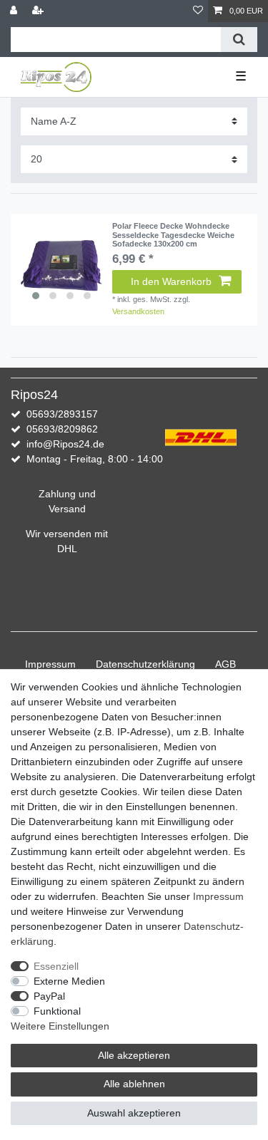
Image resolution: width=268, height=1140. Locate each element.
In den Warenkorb (171, 281)
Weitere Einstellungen (60, 1026)
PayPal (49, 996)
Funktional (57, 1011)
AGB (225, 664)
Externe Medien (69, 981)
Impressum (50, 664)
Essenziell (56, 966)
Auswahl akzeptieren (134, 1113)
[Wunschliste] (198, 11)
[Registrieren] (39, 11)
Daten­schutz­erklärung (145, 664)
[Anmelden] (15, 11)
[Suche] (239, 39)
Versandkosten (138, 311)
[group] (61, 264)
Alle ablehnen (134, 1083)
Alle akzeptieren (134, 1055)
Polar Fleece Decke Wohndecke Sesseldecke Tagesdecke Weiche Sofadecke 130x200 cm (173, 235)
